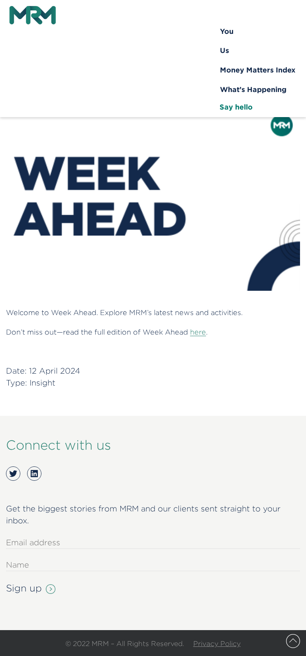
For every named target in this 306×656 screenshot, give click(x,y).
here (198, 332)
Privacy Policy (217, 643)
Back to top (293, 641)
